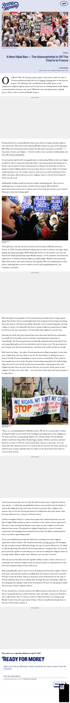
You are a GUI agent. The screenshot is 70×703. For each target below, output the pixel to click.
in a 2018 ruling (39, 258)
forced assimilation (17, 155)
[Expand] (61, 686)
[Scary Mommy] (10, 6)
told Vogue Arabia (35, 440)
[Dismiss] (67, 686)
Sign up (57, 684)
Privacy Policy (34, 679)
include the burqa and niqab (13, 252)
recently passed (48, 542)
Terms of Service (27, 679)
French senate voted (33, 77)
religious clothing (45, 80)
